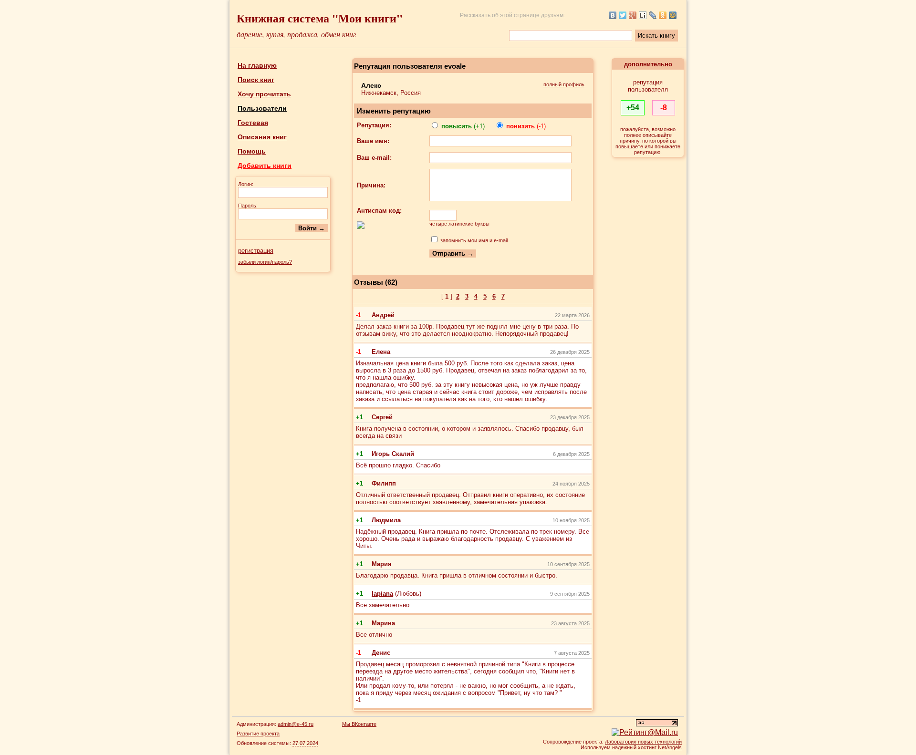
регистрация (255, 250)
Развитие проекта (258, 733)
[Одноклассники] (663, 15)
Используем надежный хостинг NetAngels (631, 747)
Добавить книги (264, 165)
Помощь (252, 151)
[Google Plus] (633, 15)
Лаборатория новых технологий (643, 742)
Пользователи (262, 108)
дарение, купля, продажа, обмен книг (296, 34)
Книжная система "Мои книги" (320, 18)
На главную (257, 65)
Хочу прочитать (264, 94)
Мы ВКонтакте (359, 724)
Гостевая (253, 122)
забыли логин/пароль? (265, 262)
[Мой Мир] (673, 15)
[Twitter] (623, 15)
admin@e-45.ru (295, 724)
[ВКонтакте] (613, 15)
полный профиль (563, 84)
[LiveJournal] (653, 15)
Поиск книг (256, 79)
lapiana (382, 593)
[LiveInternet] (643, 15)
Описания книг (262, 137)
